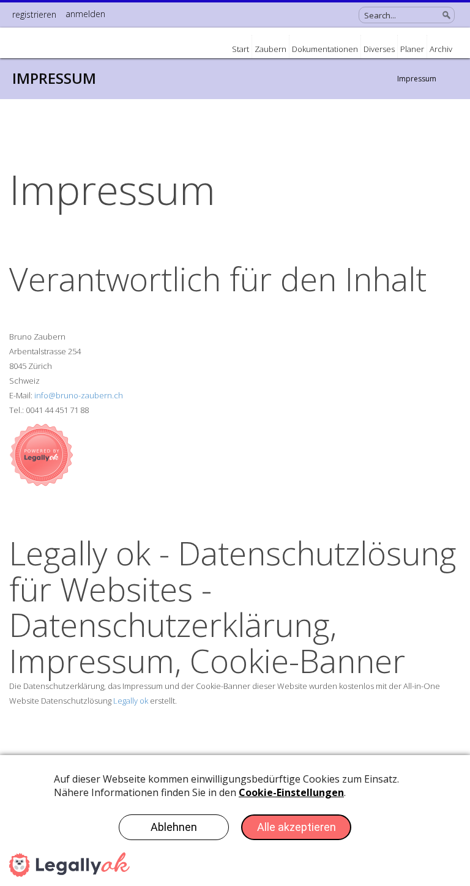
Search (446, 15)
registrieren (34, 14)
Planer (412, 48)
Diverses (379, 48)
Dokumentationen (325, 48)
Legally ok (130, 700)
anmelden (85, 14)
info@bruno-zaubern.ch (78, 395)
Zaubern (270, 48)
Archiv (441, 48)
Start (240, 48)
